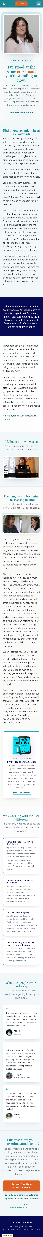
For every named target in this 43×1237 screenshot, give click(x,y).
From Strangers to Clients (21, 761)
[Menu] (38, 3)
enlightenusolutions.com (12, 1229)
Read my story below (21, 112)
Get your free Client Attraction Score (22, 1186)
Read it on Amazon (22, 792)
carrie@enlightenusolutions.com (21, 1207)
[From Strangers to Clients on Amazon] (21, 745)
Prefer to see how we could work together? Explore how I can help (21, 1197)
